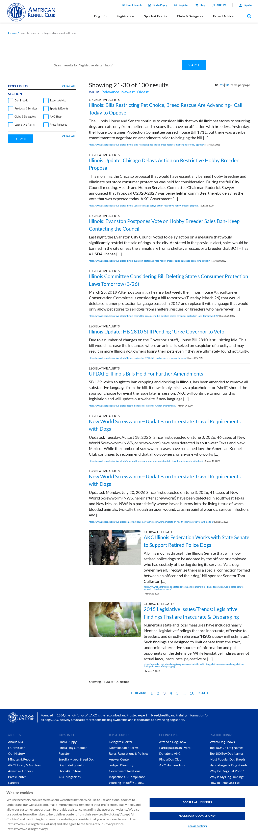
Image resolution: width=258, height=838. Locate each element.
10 (192, 692)
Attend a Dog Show (172, 742)
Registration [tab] (125, 16)
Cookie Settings (197, 826)
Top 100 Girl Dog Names (226, 747)
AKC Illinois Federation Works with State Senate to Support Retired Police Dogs (196, 541)
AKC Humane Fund (172, 765)
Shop (202, 5)
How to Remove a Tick (225, 782)
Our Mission (16, 747)
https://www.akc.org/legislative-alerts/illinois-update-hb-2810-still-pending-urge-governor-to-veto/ (137, 358)
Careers (13, 782)
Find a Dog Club (170, 759)
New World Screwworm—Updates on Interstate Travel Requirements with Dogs (165, 425)
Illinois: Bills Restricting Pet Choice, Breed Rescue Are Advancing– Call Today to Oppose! (165, 109)
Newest (128, 91)
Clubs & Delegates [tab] (190, 16)
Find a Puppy (160, 5)
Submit (21, 139)
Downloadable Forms (123, 747)
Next (202, 693)
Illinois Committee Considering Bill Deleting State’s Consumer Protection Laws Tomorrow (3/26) (168, 280)
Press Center (17, 777)
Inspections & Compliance (127, 777)
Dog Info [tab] (100, 16)
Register (184, 5)
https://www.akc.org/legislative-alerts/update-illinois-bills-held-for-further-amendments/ (132, 406)
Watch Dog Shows (222, 742)
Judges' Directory (121, 765)
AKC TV (221, 5)
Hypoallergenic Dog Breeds (228, 765)
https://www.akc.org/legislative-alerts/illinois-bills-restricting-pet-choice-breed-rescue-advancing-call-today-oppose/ (146, 144)
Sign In (248, 5)
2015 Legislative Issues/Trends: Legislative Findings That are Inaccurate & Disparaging (191, 613)
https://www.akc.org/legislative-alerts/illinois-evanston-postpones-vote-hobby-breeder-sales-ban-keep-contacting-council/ (149, 261)
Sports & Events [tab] (155, 16)
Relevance (110, 91)
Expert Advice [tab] (223, 16)
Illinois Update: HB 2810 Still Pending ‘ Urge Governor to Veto (156, 331)
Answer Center (119, 759)
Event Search (133, 5)
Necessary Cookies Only (197, 815)
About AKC (16, 742)
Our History (16, 753)
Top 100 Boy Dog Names (226, 753)
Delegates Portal (120, 742)
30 (227, 85)
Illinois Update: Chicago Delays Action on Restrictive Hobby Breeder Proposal (164, 164)
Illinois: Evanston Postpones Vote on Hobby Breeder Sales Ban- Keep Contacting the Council (164, 225)
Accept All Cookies (197, 802)
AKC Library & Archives (24, 765)
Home (12, 33)
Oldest (143, 91)
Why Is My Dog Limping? (227, 777)
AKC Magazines (69, 777)
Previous (140, 693)
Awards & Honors (20, 771)
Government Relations (124, 771)
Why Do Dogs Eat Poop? (226, 771)
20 (222, 85)
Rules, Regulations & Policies (128, 753)
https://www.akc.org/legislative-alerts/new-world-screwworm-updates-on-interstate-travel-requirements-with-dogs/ (146, 461)
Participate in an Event (174, 747)
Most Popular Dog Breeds (228, 759)
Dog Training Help (70, 765)
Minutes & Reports (21, 759)
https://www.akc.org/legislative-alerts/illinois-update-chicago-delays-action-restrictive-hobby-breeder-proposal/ (144, 205)
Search (194, 65)
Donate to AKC (170, 753)
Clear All (69, 86)
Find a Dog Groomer (72, 747)
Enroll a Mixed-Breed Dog (76, 759)
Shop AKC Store (69, 771)
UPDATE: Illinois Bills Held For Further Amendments (146, 373)
